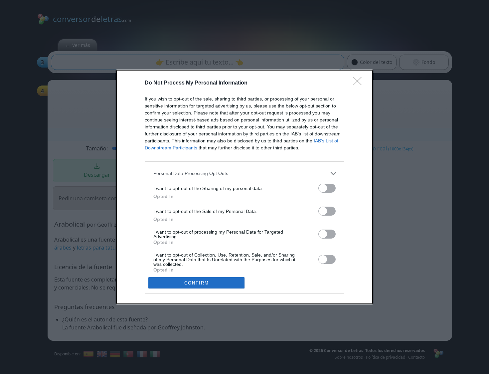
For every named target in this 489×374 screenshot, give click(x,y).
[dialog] (244, 187)
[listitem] (244, 173)
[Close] (359, 83)
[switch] (327, 188)
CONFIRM (196, 282)
